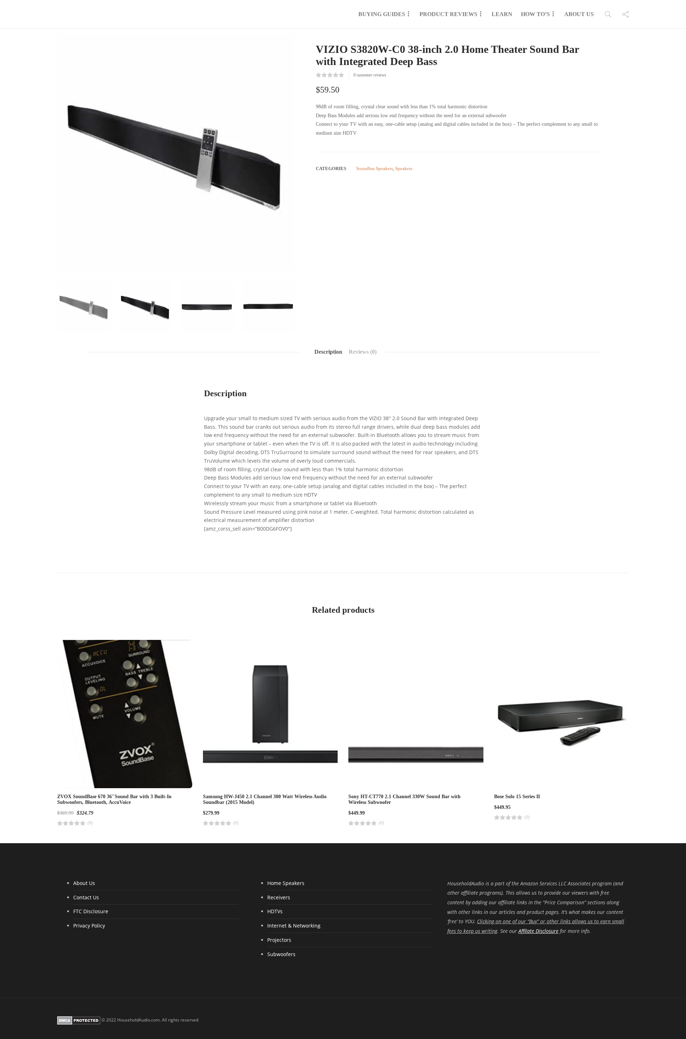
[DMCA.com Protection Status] (78, 1020)
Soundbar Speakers (374, 168)
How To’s (535, 14)
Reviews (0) (363, 352)
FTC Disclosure (90, 911)
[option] (175, 152)
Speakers (403, 168)
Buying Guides (381, 14)
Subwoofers (281, 954)
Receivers (278, 897)
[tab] (328, 352)
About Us (579, 14)
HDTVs (275, 911)
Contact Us (86, 897)
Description (328, 352)
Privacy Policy (89, 925)
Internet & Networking (293, 925)
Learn (502, 14)
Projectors (279, 939)
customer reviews (369, 75)
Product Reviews (448, 14)
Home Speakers (285, 883)
